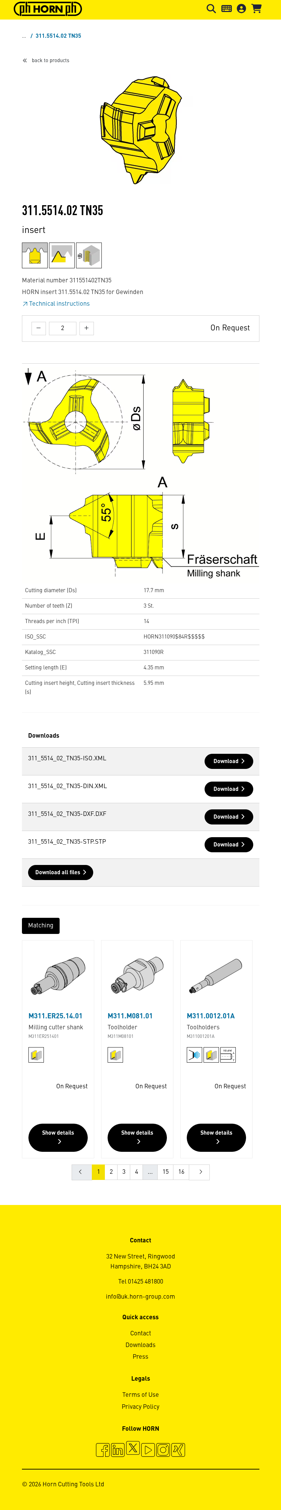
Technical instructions (59, 304)
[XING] (178, 1451)
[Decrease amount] (39, 328)
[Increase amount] (87, 328)
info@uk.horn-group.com (140, 1297)
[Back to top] (250, 1486)
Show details (58, 1133)
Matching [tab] (40, 926)
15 (165, 1172)
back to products (50, 60)
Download (226, 761)
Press (140, 1357)
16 (181, 1172)
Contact (140, 1334)
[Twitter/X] (133, 1451)
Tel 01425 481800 (140, 1282)
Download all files (57, 873)
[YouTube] (148, 1451)
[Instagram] (163, 1451)
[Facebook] (103, 1451)
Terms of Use (140, 1395)
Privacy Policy (140, 1407)
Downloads (140, 1345)
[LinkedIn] (118, 1451)
